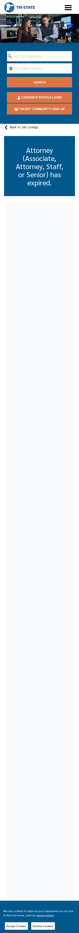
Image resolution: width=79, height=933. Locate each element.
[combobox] (39, 56)
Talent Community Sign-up (41, 109)
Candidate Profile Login (41, 97)
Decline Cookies (43, 926)
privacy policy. (45, 915)
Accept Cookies (16, 926)
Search (40, 82)
